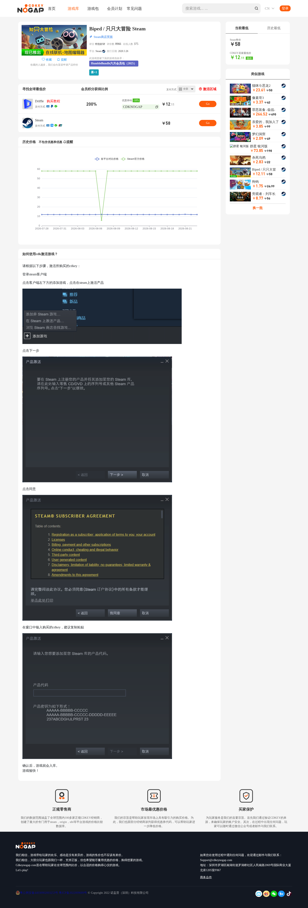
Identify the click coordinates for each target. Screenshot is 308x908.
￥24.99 (269, 186)
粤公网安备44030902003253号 (39, 892)
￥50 (269, 90)
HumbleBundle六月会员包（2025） (114, 63)
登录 (285, 8)
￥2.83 (257, 161)
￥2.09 (257, 138)
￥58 (269, 174)
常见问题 (134, 8)
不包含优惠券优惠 (50, 142)
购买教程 (53, 101)
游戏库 (73, 8)
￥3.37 (257, 102)
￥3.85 (257, 126)
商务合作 (206, 877)
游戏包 (93, 8)
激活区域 (209, 89)
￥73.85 (256, 150)
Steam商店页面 (103, 37)
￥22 (267, 162)
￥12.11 (258, 173)
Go (208, 103)
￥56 (267, 198)
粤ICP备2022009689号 (73, 892)
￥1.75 (257, 185)
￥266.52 (259, 114)
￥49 (267, 138)
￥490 (272, 114)
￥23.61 (258, 89)
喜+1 (94, 72)
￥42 (267, 102)
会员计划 (114, 8)
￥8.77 (257, 198)
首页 (52, 8)
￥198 (268, 151)
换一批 (258, 208)
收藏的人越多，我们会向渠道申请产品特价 (54, 64)
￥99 (267, 126)
